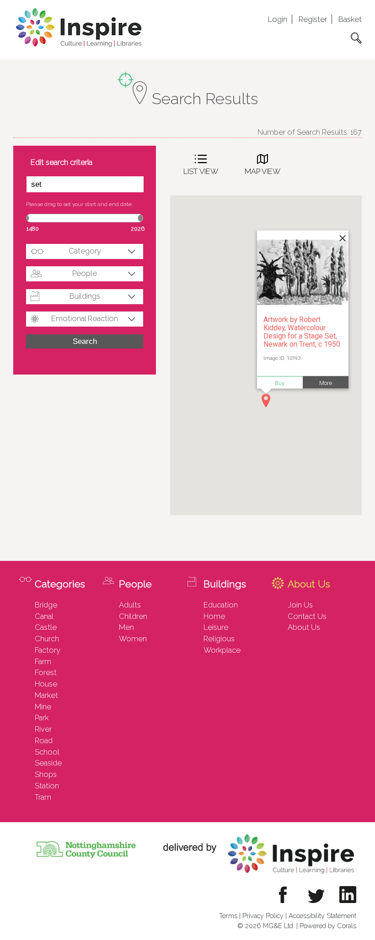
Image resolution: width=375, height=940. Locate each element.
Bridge (46, 604)
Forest (46, 672)
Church (47, 638)
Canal (44, 616)
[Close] (341, 237)
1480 (33, 228)
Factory (47, 650)
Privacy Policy (263, 915)
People (84, 273)
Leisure (216, 627)
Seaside (48, 762)
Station (47, 785)
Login (277, 19)
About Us (304, 627)
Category (85, 250)
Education (221, 604)
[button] (266, 400)
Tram (43, 797)
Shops (46, 774)
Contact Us (307, 616)
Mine (43, 706)
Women (133, 638)
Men (126, 627)
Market (46, 695)
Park (41, 717)
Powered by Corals (328, 925)
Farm (43, 661)
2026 (138, 228)
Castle (46, 627)
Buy (279, 382)
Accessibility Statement (322, 915)
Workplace (222, 650)
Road (44, 740)
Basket (350, 19)
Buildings (85, 296)
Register (313, 19)
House (46, 683)
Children (133, 616)
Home (214, 616)
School (47, 751)
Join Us (300, 604)
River (43, 729)
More (325, 382)
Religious (219, 638)
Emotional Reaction (84, 318)
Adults (130, 604)
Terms (228, 915)
